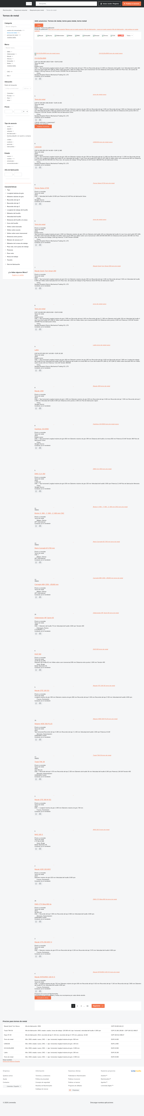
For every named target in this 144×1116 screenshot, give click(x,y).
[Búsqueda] (37, 3)
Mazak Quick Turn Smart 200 (45, 271)
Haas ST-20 (7, 1035)
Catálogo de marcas (42, 1089)
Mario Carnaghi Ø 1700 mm (45, 548)
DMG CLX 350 (40, 474)
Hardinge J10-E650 (42, 429)
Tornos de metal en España (11, 1061)
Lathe (37, 350)
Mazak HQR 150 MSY (43, 869)
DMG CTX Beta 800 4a (43, 904)
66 (87, 1006)
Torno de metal (40, 99)
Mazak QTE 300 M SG (43, 800)
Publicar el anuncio (43, 126)
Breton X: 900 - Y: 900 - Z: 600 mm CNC (49, 513)
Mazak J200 (39, 391)
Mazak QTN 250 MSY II (43, 942)
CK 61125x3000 (40, 58)
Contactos (6, 1082)
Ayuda (5, 1079)
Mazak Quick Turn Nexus (12, 1026)
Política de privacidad (42, 1079)
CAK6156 (38, 147)
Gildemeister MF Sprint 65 (44, 618)
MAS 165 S (39, 834)
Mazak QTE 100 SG (42, 690)
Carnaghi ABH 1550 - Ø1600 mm (46, 584)
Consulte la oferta (42, 998)
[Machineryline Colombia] (13, 3)
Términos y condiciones (43, 1075)
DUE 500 (38, 654)
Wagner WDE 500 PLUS (43, 724)
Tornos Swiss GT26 (42, 188)
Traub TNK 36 (40, 762)
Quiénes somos (8, 1075)
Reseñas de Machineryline (44, 1085)
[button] (36, 78)
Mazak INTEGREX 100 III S (45, 977)
